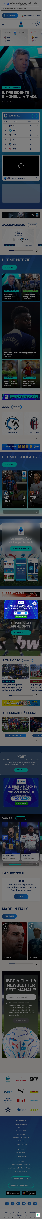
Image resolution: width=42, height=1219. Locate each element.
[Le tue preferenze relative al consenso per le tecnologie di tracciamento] (38, 1215)
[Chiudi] (34, 603)
